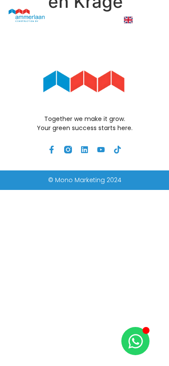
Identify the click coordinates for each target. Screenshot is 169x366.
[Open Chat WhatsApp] (135, 341)
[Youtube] (101, 150)
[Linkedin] (84, 150)
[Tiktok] (117, 150)
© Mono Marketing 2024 (84, 180)
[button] (151, 20)
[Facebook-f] (51, 150)
